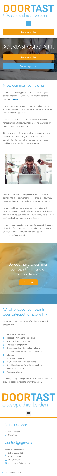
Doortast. (15, 99)
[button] (28, 23)
